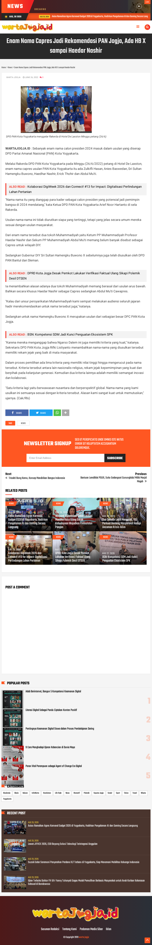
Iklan (108, 929)
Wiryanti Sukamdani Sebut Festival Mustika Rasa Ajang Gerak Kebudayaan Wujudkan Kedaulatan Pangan (73, 521)
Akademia (6, 793)
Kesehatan (47, 793)
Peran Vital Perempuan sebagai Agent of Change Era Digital (54, 766)
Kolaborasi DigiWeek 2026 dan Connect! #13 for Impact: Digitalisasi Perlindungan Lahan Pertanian (27, 557)
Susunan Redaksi (50, 929)
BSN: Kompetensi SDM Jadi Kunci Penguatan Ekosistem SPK (70, 334)
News (23, 423)
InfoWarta (35, 793)
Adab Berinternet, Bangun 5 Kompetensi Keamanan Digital (53, 691)
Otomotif (77, 793)
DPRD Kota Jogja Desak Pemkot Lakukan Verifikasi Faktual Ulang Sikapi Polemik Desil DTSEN (72, 557)
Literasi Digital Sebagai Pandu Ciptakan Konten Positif (51, 710)
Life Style (58, 793)
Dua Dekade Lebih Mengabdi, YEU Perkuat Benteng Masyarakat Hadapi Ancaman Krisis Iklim (121, 523)
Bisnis (16, 793)
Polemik (87, 793)
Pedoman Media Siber (91, 929)
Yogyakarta (7, 799)
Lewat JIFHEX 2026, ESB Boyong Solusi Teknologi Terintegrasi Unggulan (63, 844)
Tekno (126, 793)
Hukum (25, 793)
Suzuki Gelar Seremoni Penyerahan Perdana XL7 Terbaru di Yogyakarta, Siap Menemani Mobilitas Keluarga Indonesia (83, 862)
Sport (118, 793)
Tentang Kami (69, 929)
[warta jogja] (76, 921)
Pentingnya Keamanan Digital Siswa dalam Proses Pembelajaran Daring (60, 728)
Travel (135, 793)
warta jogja (84, 937)
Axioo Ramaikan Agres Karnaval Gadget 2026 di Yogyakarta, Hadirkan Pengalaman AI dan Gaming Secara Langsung (97, 16)
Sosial (110, 793)
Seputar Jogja (99, 793)
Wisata (143, 793)
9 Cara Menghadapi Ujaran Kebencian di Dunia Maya (50, 747)
